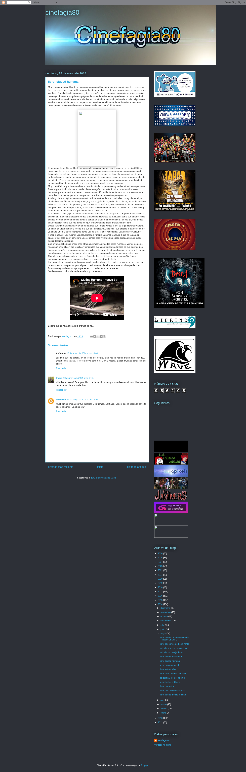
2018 (160, 587)
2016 (160, 596)
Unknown (61, 399)
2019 (160, 583)
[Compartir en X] (97, 336)
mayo (163, 633)
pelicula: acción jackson (171, 652)
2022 (160, 570)
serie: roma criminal (169, 665)
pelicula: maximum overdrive (173, 648)
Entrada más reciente (60, 466)
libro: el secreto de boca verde (174, 644)
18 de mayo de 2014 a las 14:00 (82, 353)
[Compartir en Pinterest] (104, 336)
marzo (163, 704)
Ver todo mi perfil (162, 745)
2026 (160, 553)
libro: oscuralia (167, 686)
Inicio (100, 466)
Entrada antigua (136, 466)
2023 (160, 566)
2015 (160, 600)
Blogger (144, 765)
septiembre (166, 620)
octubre (164, 616)
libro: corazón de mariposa (172, 690)
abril (162, 700)
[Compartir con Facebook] (101, 336)
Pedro (59, 378)
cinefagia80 (62, 12)
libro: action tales (168, 669)
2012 (160, 722)
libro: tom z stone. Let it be (173, 673)
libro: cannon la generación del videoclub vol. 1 (174, 638)
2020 (160, 579)
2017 (160, 591)
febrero (164, 708)
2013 (160, 718)
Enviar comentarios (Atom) (104, 478)
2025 (160, 557)
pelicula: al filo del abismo (172, 678)
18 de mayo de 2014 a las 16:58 (82, 399)
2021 (160, 574)
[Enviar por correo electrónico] (91, 336)
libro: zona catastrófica (171, 656)
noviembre (165, 612)
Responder (61, 368)
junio (163, 629)
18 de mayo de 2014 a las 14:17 (78, 378)
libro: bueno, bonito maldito (173, 694)
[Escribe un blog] (94, 336)
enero (163, 712)
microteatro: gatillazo (170, 682)
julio (162, 625)
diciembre (165, 608)
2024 (160, 562)
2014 (160, 604)
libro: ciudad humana (170, 661)
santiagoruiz (164, 740)
